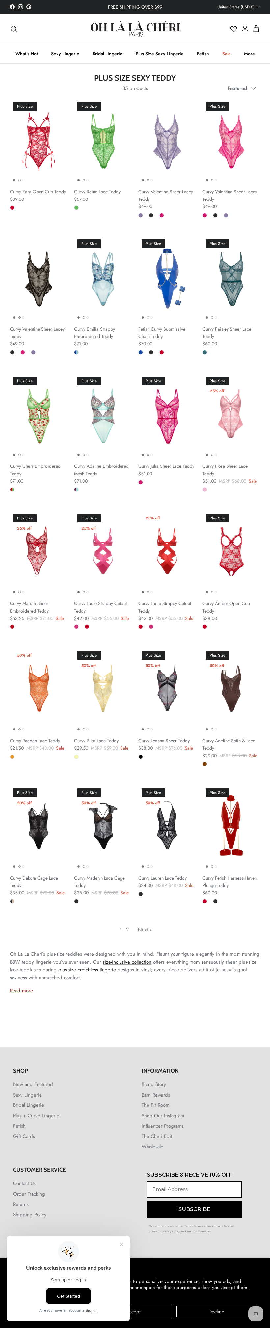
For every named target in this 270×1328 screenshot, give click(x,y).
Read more (21, 990)
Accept (133, 1311)
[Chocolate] (204, 764)
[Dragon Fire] (12, 757)
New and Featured (33, 1084)
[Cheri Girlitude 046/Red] (12, 626)
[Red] (12, 207)
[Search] (14, 29)
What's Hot (26, 53)
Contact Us (24, 1183)
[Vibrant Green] (76, 207)
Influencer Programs (163, 1125)
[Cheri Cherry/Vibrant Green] (12, 489)
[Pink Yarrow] (76, 626)
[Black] (151, 215)
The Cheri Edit (157, 1136)
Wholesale (152, 1146)
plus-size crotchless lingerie (87, 969)
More (249, 53)
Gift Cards (24, 1136)
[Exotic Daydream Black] (140, 757)
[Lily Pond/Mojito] (76, 489)
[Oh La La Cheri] (135, 29)
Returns (21, 1204)
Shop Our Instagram (163, 1115)
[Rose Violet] (161, 215)
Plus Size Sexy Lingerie (160, 53)
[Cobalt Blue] (140, 352)
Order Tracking (29, 1194)
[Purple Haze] (140, 215)
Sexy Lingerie (65, 53)
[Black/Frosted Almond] (12, 901)
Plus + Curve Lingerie (36, 1115)
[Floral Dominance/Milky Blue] (76, 352)
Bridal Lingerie (107, 53)
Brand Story (154, 1084)
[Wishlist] (234, 29)
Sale (226, 53)
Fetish (203, 53)
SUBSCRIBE (194, 1209)
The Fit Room (156, 1105)
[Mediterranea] (204, 352)
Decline (216, 1311)
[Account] (243, 29)
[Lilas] (204, 489)
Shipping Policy (29, 1214)
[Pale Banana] (76, 757)
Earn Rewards (156, 1095)
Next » (145, 929)
